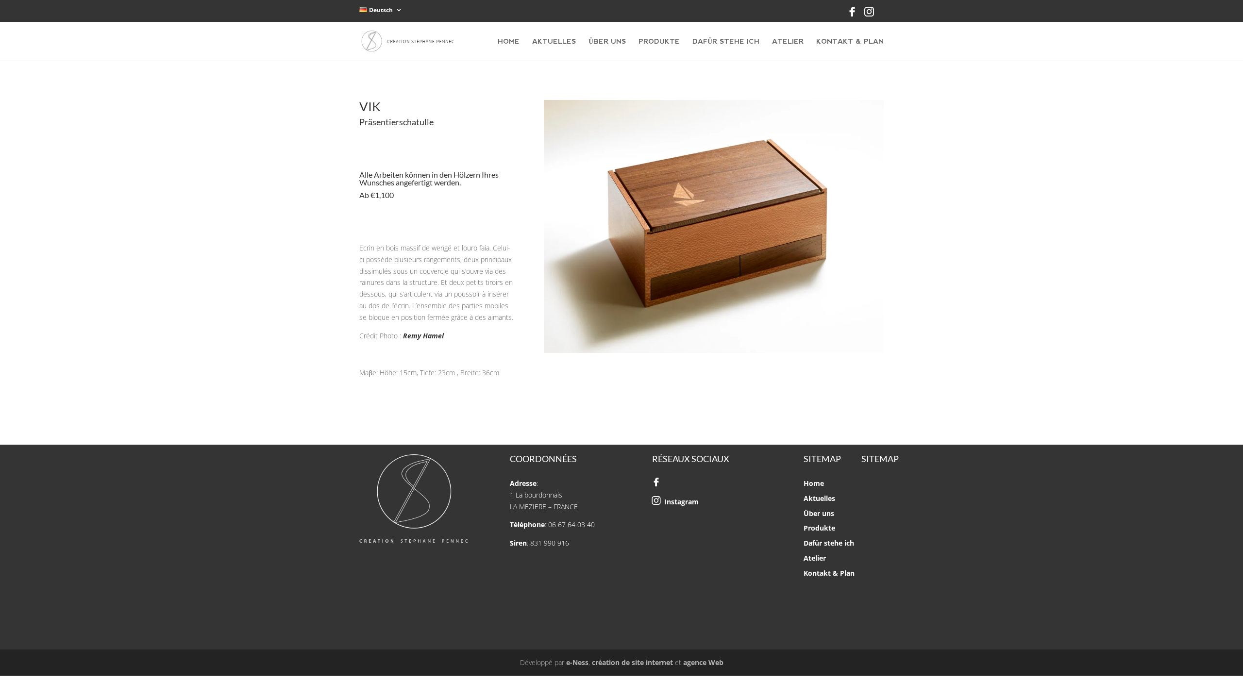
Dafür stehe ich (725, 41)
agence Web (703, 662)
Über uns (607, 41)
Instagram (681, 501)
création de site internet (632, 662)
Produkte (659, 41)
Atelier (788, 41)
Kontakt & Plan (850, 41)
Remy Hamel (423, 335)
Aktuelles (554, 41)
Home (509, 41)
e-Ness (577, 662)
